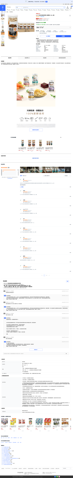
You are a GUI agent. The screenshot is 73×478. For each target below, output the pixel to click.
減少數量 (39, 35)
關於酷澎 (3, 468)
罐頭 (1, 437)
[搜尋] (64, 7)
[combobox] (67, 176)
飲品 (18, 437)
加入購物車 (48, 36)
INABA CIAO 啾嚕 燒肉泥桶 (5, 453)
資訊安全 (40, 468)
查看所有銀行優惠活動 (43, 33)
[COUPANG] (20, 473)
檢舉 (66, 353)
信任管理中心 (25, 468)
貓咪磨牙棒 (10, 442)
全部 (17, 7)
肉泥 (6, 437)
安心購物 (36, 468)
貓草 (20, 442)
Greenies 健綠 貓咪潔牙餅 (5, 448)
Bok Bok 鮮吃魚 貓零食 (5, 449)
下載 (46, 1)
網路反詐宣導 (57, 468)
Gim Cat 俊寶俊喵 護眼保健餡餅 (6, 464)
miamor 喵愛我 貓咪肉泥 (5, 452)
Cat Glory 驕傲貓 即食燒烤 (5, 447)
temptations (2, 442)
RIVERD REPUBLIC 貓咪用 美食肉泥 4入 (7, 463)
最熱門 (21, 175)
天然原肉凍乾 (14, 442)
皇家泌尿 (6, 442)
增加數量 (39, 36)
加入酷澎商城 (52, 468)
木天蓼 (18, 442)
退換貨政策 (20, 468)
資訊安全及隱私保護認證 (46, 468)
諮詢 (67, 281)
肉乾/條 (9, 437)
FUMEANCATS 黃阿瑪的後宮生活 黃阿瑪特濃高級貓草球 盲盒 (10, 458)
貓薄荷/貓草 (15, 437)
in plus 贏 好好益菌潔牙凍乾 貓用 (6, 459)
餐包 (3, 437)
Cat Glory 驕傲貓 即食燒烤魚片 (6, 454)
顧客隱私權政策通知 (30, 468)
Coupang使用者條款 (14, 468)
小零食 (11, 437)
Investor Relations (7, 468)
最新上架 (24, 175)
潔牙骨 (21, 437)
